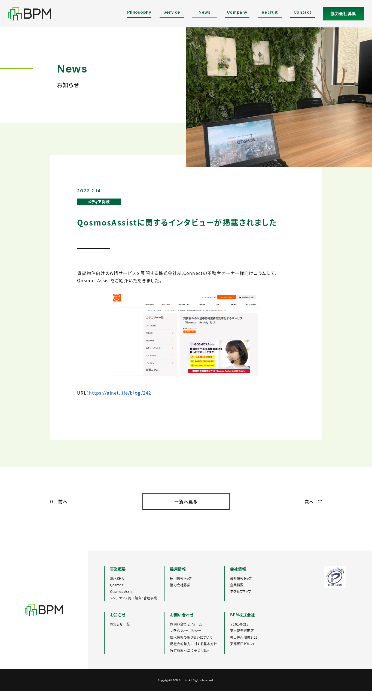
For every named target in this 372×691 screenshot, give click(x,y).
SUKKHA (117, 578)
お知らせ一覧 (120, 624)
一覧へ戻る (185, 501)
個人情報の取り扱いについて (191, 637)
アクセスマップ (240, 591)
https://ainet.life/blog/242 (120, 392)
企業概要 (237, 584)
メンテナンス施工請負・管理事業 (133, 598)
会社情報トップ (241, 578)
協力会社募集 (343, 13)
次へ (313, 501)
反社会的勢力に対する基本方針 (193, 643)
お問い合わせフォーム (186, 624)
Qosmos (116, 584)
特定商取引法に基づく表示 (190, 650)
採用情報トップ (181, 578)
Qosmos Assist (122, 591)
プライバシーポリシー (185, 630)
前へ (59, 501)
